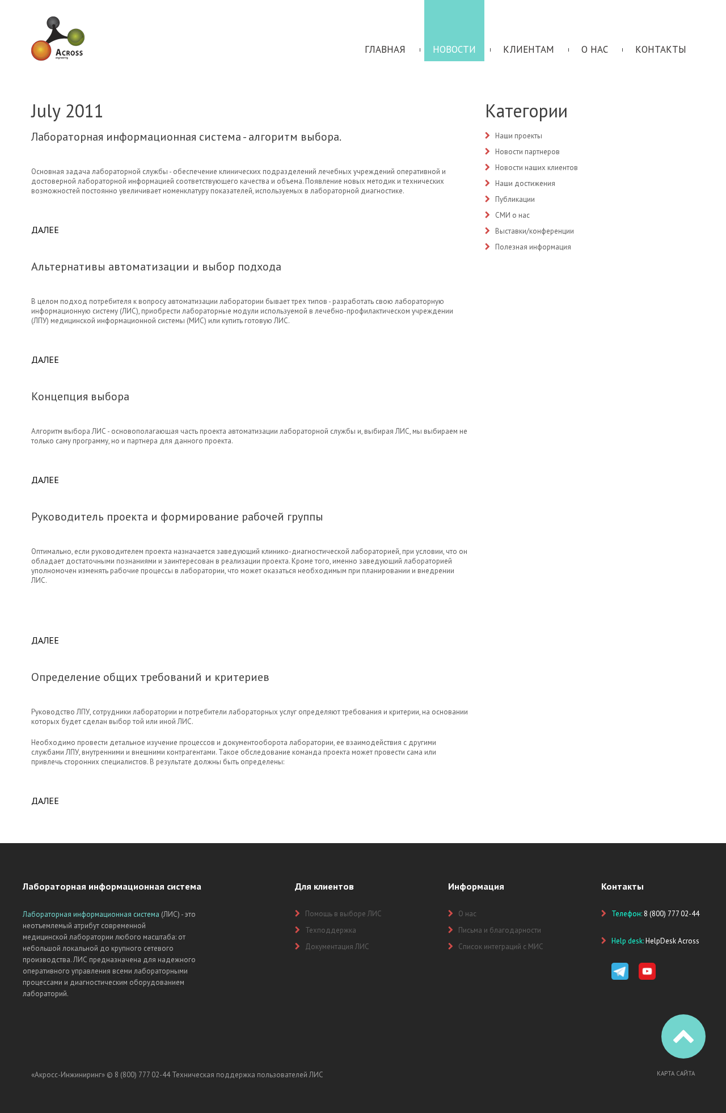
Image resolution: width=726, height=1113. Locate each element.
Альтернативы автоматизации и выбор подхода (156, 266)
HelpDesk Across (672, 941)
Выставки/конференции (534, 231)
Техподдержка (330, 930)
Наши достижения (525, 183)
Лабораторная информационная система (91, 914)
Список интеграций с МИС (500, 946)
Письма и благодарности (499, 930)
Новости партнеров (527, 151)
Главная (385, 49)
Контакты (660, 49)
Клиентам (528, 49)
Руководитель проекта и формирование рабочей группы (177, 516)
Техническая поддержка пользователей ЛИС (247, 1075)
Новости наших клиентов (536, 167)
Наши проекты (518, 136)
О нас (594, 49)
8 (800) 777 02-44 (142, 1075)
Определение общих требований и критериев (150, 677)
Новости (454, 49)
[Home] (58, 21)
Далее (45, 229)
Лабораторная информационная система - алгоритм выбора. (186, 136)
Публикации (515, 199)
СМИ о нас (512, 215)
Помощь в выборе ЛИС (343, 914)
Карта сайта (676, 1073)
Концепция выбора (80, 396)
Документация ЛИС (337, 946)
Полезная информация (533, 247)
